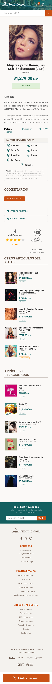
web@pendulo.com (26, 554)
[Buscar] (48, 13)
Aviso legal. (26, 579)
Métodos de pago (26, 617)
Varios (21, 390)
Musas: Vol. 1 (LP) (27, 439)
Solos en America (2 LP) (30, 422)
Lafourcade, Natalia (27, 442)
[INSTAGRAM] (31, 538)
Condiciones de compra (26, 591)
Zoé (20, 406)
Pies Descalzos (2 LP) (29, 273)
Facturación (26, 633)
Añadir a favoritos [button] (19, 211)
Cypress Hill (24, 462)
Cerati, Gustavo (25, 478)
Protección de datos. (26, 583)
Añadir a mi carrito (28, 678)
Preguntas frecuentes (26, 625)
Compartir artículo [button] (18, 218)
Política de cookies (26, 587)
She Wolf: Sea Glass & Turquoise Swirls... (29, 347)
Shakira (26, 72)
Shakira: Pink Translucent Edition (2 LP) (31, 329)
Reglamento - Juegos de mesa (26, 595)
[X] (26, 538)
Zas (34, 424)
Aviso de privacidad (26, 575)
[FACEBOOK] (21, 538)
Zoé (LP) (23, 404)
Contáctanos (26, 558)
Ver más (44, 129)
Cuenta (26, 629)
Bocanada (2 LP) (26, 476)
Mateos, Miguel (25, 424)
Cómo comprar (26, 609)
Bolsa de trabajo (26, 561)
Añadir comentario (14, 198)
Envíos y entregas (26, 621)
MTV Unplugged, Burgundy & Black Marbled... (31, 291)
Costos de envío (26, 613)
